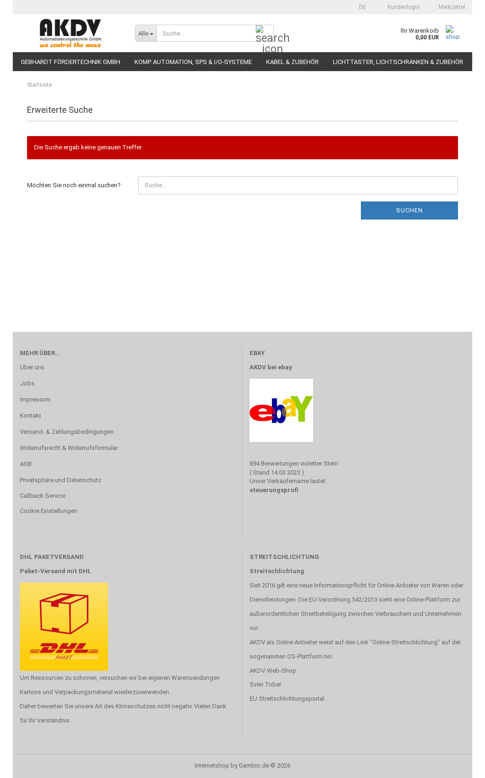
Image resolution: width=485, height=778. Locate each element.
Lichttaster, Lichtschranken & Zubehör (398, 61)
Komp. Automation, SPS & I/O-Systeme (193, 61)
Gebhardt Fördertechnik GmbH (70, 61)
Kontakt (30, 415)
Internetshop (212, 765)
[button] (359, 7)
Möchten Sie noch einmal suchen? (74, 185)
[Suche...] (265, 33)
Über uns (32, 367)
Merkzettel (450, 7)
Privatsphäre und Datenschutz (60, 480)
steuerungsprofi (274, 490)
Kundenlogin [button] (402, 7)
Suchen (409, 210)
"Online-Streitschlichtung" (405, 642)
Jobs (27, 383)
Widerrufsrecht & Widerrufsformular (69, 447)
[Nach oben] (459, 763)
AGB (26, 463)
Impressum (35, 399)
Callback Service (42, 495)
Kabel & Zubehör (292, 61)
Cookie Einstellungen (48, 510)
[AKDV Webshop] (70, 33)
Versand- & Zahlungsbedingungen (67, 431)
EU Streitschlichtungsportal (287, 698)
